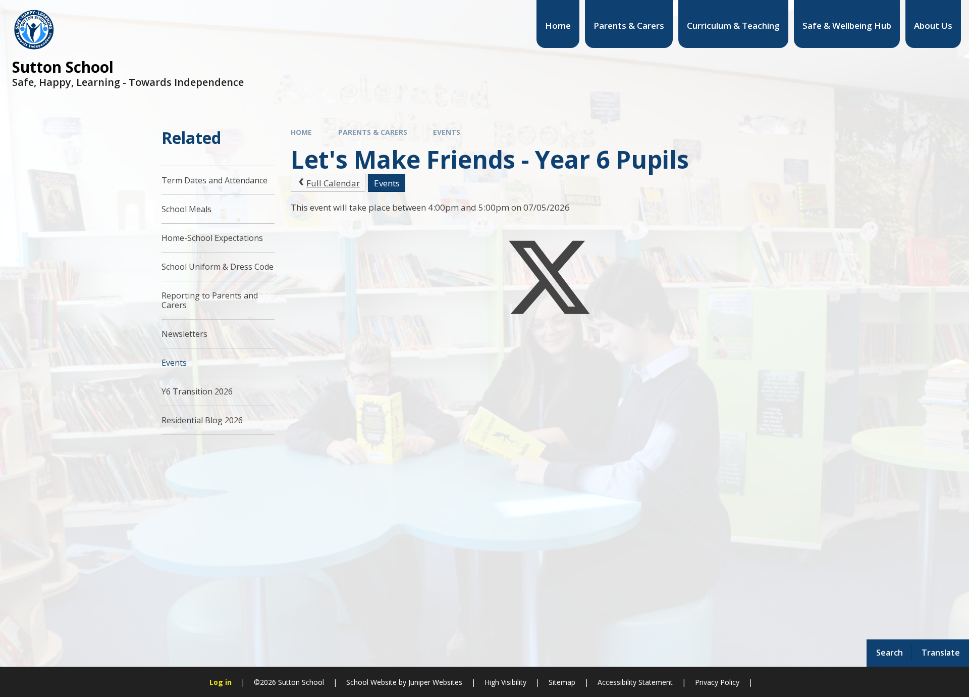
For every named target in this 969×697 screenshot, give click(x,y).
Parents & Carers (372, 132)
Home (301, 132)
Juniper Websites (434, 682)
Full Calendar (333, 183)
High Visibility (505, 682)
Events (446, 132)
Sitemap (562, 682)
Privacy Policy (717, 682)
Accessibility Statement (635, 682)
